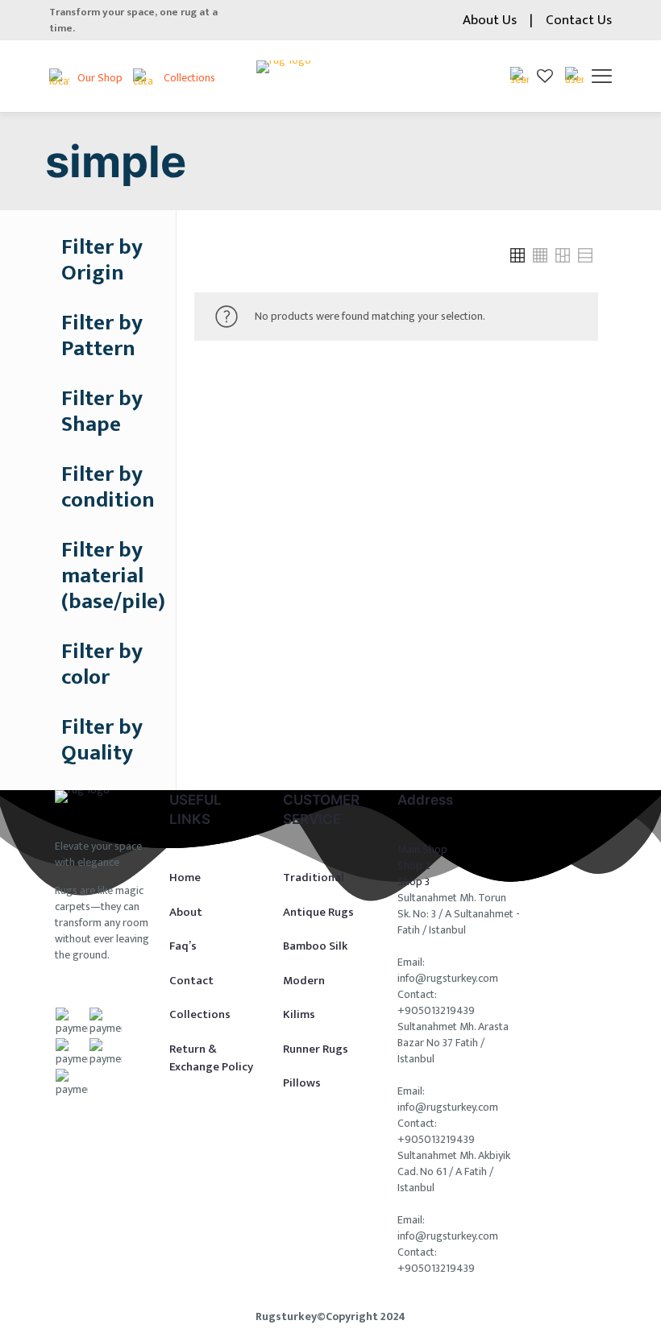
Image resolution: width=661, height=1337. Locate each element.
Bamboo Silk (315, 946)
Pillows (302, 1083)
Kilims (299, 1014)
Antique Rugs (318, 912)
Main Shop (422, 849)
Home (185, 877)
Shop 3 (413, 881)
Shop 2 (413, 865)
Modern (304, 981)
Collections (200, 1014)
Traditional (313, 877)
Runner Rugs (315, 1049)
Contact (191, 981)
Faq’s (183, 946)
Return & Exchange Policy (211, 1058)
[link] (517, 255)
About (185, 912)
